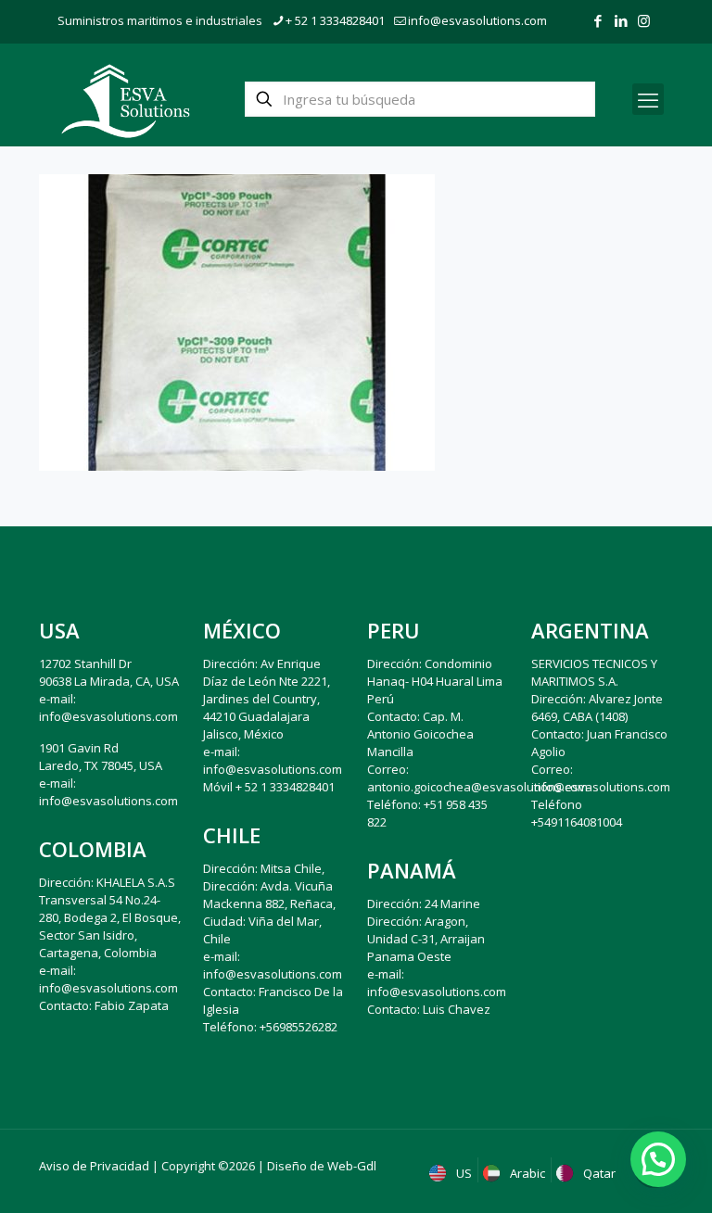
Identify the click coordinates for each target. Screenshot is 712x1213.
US (462, 1173)
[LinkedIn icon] (621, 20)
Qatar (598, 1173)
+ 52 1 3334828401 (335, 20)
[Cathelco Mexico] (125, 99)
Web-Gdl (351, 1165)
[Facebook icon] (597, 20)
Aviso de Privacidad (94, 1165)
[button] (658, 1159)
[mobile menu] (648, 99)
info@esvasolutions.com (477, 20)
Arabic (526, 1173)
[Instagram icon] (644, 20)
